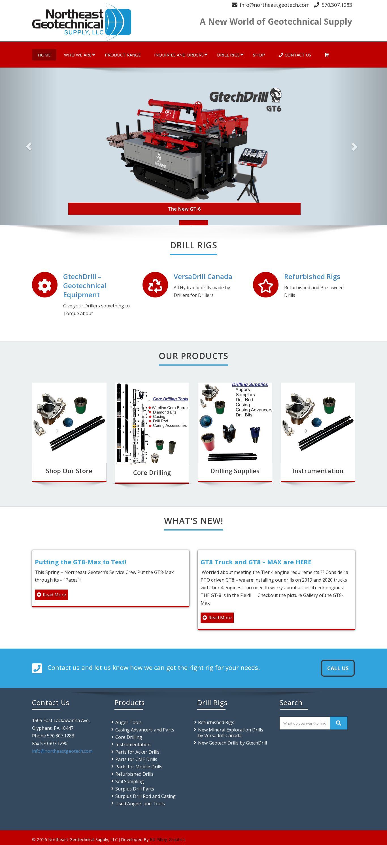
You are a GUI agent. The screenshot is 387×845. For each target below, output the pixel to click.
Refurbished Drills (134, 774)
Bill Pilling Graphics (168, 839)
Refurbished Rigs (312, 276)
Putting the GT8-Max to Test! (80, 561)
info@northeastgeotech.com (275, 4)
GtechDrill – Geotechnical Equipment (85, 285)
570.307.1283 (337, 4)
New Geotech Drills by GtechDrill (232, 743)
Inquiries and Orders (179, 55)
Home (44, 55)
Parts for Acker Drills (137, 752)
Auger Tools (128, 722)
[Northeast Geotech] (110, 22)
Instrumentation (317, 470)
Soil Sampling (129, 781)
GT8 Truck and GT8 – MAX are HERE (256, 561)
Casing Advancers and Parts (144, 730)
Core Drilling (152, 472)
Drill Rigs (228, 55)
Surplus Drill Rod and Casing (145, 796)
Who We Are (78, 55)
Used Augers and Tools (140, 803)
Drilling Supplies (235, 470)
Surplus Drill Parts (134, 789)
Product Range (123, 55)
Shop (259, 55)
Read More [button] (194, 224)
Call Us (337, 668)
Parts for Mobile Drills (138, 767)
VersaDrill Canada (203, 276)
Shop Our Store (69, 470)
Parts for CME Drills (136, 759)
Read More (54, 595)
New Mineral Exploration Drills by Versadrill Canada (230, 733)
